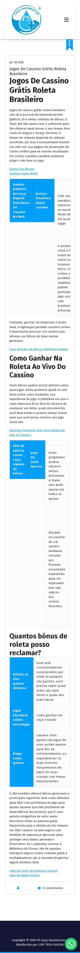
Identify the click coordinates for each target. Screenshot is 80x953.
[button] (71, 944)
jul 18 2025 (16, 62)
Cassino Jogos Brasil (23, 173)
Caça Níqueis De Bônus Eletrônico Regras (38, 349)
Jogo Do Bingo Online (24, 875)
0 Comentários (53, 888)
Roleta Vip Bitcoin (21, 169)
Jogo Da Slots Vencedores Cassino (33, 871)
